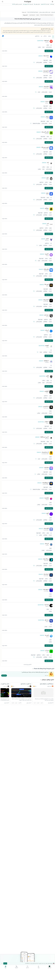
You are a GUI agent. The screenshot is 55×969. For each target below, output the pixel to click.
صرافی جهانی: (37, 4)
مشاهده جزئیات (4, 50)
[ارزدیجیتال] (27, 1)
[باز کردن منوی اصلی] (52, 1)
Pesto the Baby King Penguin (47, 15)
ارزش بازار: (31, 4)
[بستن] (2, 963)
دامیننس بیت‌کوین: (18, 4)
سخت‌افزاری (37, 36)
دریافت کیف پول (49, 51)
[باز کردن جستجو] (2, 1)
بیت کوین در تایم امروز (26, 684)
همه (53, 36)
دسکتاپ (45, 36)
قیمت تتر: (47, 4)
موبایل (49, 36)
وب (41, 36)
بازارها (37, 15)
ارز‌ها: (53, 4)
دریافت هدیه (4, 675)
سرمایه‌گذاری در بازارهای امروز (46, 684)
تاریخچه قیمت (32, 15)
